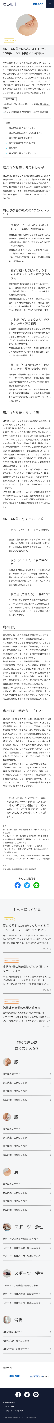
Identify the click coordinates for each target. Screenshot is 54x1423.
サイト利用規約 (8, 1406)
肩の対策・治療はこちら (15, 1209)
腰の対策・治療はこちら (15, 1154)
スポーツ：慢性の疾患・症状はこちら (21, 1294)
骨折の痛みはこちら (13, 1332)
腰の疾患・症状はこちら (15, 1137)
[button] (50, 4)
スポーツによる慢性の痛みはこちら (20, 1285)
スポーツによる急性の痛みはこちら (20, 1239)
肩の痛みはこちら (11, 1184)
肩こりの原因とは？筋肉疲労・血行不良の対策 (26, 111)
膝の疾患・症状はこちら (15, 1082)
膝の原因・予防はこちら (15, 1091)
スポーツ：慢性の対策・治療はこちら (21, 1302)
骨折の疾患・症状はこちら (16, 1340)
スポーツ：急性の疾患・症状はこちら (21, 1247)
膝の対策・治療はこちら (15, 1099)
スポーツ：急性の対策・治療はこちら (21, 1256)
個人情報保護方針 (9, 1402)
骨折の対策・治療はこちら (16, 1349)
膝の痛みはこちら (11, 1074)
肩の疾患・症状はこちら (15, 1192)
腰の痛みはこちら (11, 1129)
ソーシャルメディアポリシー (13, 1411)
